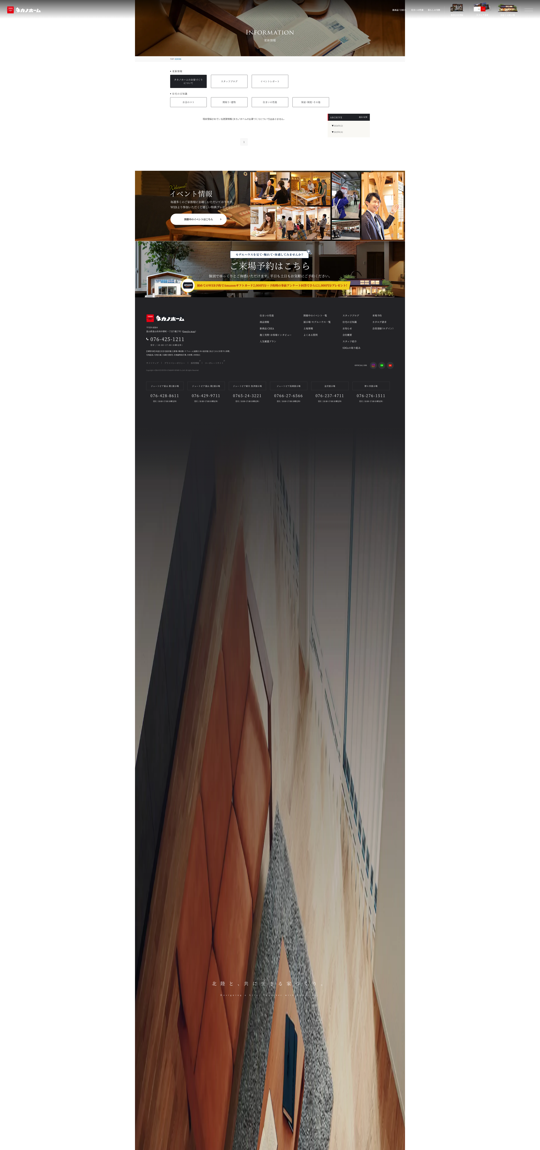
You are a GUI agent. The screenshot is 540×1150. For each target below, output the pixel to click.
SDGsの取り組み (352, 347)
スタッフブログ (229, 81)
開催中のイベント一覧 (315, 315)
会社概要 (347, 334)
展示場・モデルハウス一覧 (317, 322)
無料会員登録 (457, 14)
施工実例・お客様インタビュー (276, 334)
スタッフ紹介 (350, 341)
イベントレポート (270, 81)
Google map (189, 331)
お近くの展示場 (507, 14)
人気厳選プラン (268, 341)
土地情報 (308, 328)
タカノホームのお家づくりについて (188, 81)
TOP (172, 59)
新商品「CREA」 (399, 10)
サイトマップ (152, 363)
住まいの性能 (417, 10)
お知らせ (347, 328)
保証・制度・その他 (310, 102)
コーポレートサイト (214, 363)
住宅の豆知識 (350, 322)
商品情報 (264, 322)
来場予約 (377, 315)
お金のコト (188, 102)
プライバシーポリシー (174, 363)
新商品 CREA (267, 328)
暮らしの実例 (434, 10)
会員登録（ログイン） (383, 328)
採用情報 (195, 363)
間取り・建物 (229, 102)
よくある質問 (310, 334)
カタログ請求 (482, 14)
